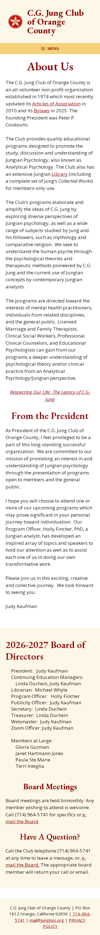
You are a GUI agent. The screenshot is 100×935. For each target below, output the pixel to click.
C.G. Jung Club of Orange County (55, 21)
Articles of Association (56, 103)
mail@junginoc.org (46, 920)
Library (60, 174)
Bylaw (40, 110)
